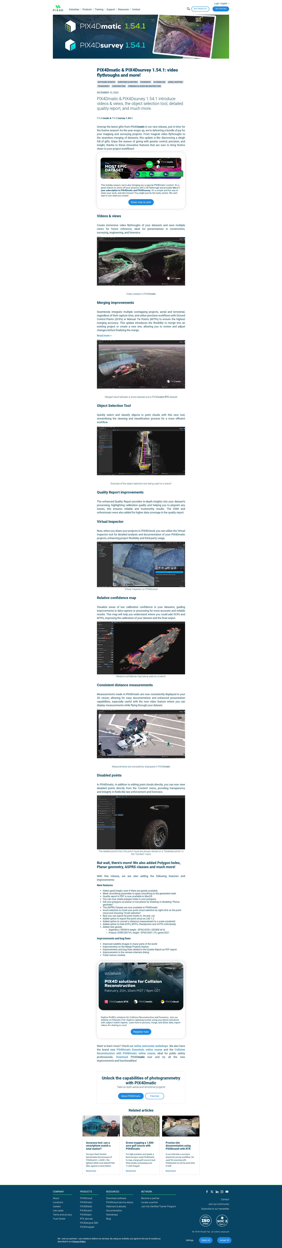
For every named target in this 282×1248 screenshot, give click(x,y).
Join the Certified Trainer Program (158, 1206)
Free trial (154, 1096)
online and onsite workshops (151, 1045)
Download (122, 1056)
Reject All (206, 1240)
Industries (74, 9)
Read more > (104, 335)
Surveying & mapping (127, 82)
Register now (141, 1031)
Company (58, 1191)
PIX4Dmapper (87, 1227)
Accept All (224, 1240)
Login (216, 3)
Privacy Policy (78, 1241)
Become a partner (150, 1198)
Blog (108, 1218)
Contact (136, 9)
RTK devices (86, 1218)
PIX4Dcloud (86, 1198)
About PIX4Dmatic (130, 1096)
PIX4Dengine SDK (89, 1222)
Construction (118, 86)
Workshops (112, 1214)
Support (111, 9)
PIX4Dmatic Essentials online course (139, 1049)
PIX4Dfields (86, 1206)
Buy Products (200, 9)
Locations (58, 1202)
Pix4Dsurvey (103, 86)
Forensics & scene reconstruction (144, 86)
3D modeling (159, 82)
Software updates (106, 82)
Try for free (220, 9)
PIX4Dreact (86, 1214)
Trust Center (59, 1218)
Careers (57, 1206)
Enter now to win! (141, 202)
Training (99, 9)
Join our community (218, 1204)
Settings (189, 1240)
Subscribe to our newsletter (215, 1208)
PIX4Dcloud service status (119, 1202)
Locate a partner (149, 1202)
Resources (123, 9)
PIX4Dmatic (86, 1202)
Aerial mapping (175, 82)
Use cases (58, 1210)
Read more (91, 1171)
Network (146, 1191)
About (56, 1198)
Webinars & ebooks (116, 1206)
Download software (116, 1198)
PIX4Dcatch (86, 1210)
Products (87, 9)
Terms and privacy (62, 1214)
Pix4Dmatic (145, 82)
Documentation (114, 1210)
